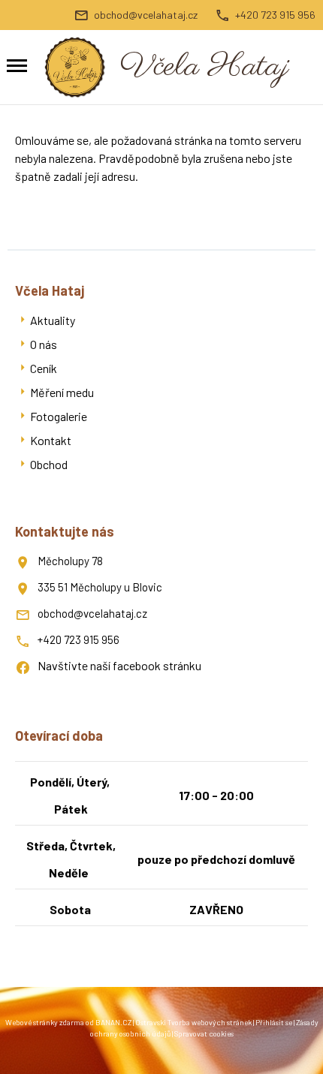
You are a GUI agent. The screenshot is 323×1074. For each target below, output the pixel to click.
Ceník (43, 368)
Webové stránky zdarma (44, 1022)
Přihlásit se (273, 1022)
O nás (43, 344)
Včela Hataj (204, 67)
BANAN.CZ (113, 1022)
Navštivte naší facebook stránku (119, 665)
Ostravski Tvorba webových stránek (193, 1022)
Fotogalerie (58, 416)
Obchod (49, 464)
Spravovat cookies (204, 1033)
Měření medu (62, 392)
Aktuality (52, 320)
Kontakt (50, 440)
